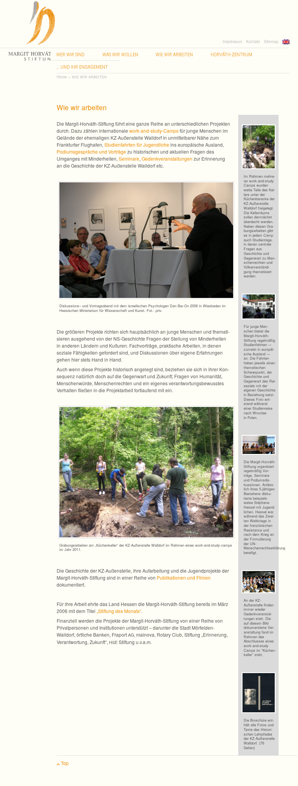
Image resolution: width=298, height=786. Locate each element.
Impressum (232, 41)
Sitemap (271, 41)
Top (64, 763)
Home (62, 77)
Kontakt (253, 41)
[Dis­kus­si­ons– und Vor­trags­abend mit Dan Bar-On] (148, 239)
